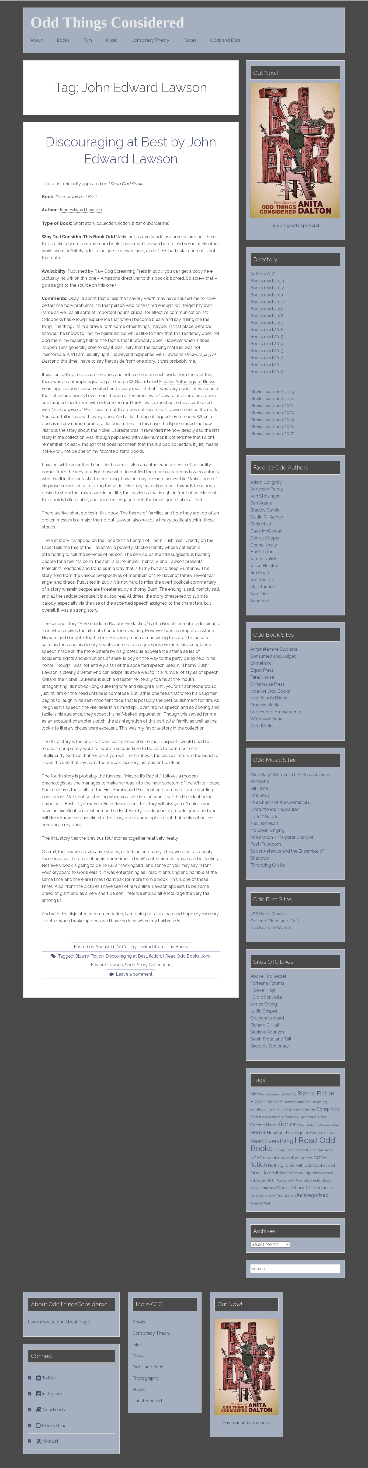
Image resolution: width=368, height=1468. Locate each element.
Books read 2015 (266, 336)
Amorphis (259, 781)
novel (330, 1166)
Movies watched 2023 (272, 391)
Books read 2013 (266, 350)
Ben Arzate (261, 503)
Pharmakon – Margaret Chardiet (281, 837)
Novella (259, 1172)
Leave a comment (134, 974)
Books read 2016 (267, 329)
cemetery (256, 1109)
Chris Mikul (260, 524)
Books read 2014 (267, 343)
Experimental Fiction (313, 1117)
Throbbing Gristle (267, 865)
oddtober (278, 1172)
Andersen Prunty (266, 489)
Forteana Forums (267, 983)
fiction (155, 956)
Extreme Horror (264, 1125)
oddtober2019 (299, 1173)
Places (189, 40)
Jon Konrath (262, 579)
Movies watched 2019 (272, 419)
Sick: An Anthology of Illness (187, 381)
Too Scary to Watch (270, 927)
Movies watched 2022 (272, 398)
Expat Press (262, 670)
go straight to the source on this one (78, 285)
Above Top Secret (268, 976)
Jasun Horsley (264, 565)
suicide (270, 1196)
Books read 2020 (267, 301)
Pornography (286, 1180)
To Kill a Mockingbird (122, 865)
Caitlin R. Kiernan (266, 517)
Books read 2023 (267, 280)
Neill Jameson (264, 823)
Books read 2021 (266, 294)
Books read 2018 (267, 315)
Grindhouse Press (267, 684)
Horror (258, 1132)
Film (87, 40)
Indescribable (326, 1133)
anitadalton (151, 946)
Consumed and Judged (273, 656)
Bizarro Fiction (89, 956)
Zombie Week (260, 1203)
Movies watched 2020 (272, 412)
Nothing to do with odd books (296, 1165)
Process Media (264, 704)
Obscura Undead (267, 1018)
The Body (260, 795)
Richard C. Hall (264, 1025)
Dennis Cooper (265, 538)
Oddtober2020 (322, 1173)
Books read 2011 (266, 364)
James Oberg (263, 1004)
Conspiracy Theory (150, 40)
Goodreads (53, 1409)
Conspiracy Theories (299, 1109)
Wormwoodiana (266, 718)
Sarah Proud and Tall (270, 1039)
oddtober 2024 (263, 1180)
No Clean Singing (267, 830)
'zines (255, 1093)
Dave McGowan (266, 531)
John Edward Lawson (80, 209)
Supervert (260, 600)
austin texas (270, 1094)
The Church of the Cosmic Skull (281, 802)
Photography (146, 1378)
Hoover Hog (262, 990)
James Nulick (263, 558)
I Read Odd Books (181, 956)
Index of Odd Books (270, 691)
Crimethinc (261, 663)
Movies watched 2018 (272, 426)
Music (111, 40)
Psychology (304, 1180)
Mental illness (323, 1150)
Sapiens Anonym (267, 1032)
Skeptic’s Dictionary (269, 1046)
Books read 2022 (267, 287)
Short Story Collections (148, 964)
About (36, 40)
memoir (304, 1149)
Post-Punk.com (265, 844)
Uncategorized (311, 1195)
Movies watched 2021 (272, 405)
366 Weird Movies (268, 913)
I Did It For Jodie (266, 997)
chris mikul (274, 1109)
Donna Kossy (263, 545)
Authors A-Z (262, 273)
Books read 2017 (266, 322)
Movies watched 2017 (272, 433)
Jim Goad (259, 572)
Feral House (262, 677)
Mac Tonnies (262, 586)
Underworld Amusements (275, 711)
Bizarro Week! (266, 1101)
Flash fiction (307, 1125)
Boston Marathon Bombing (305, 1102)
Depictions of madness (281, 1117)
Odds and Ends (225, 40)
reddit (317, 1180)
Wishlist (50, 1441)
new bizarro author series (287, 1157)
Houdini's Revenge (285, 1132)
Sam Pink (259, 593)
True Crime (284, 1196)
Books (63, 40)
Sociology (257, 1196)
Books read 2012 (266, 357)
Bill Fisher (259, 788)
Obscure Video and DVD (275, 920)
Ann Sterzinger (264, 496)
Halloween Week (328, 1125)
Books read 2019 (267, 308)
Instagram (51, 1393)
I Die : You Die (263, 816)
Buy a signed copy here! (295, 225)
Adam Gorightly (266, 482)
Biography (288, 1094)
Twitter (48, 1378)
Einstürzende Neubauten (274, 809)
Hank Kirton (261, 551)
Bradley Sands (264, 510)
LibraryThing (54, 1425)
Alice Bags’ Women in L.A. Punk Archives (290, 774)
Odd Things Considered (107, 22)
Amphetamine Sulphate (273, 649)
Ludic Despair (263, 1011)
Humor (310, 1133)
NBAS (256, 1157)
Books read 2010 (267, 371)
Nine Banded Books (270, 697)
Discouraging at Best (126, 956)
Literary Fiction (284, 1150)
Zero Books (261, 725)
